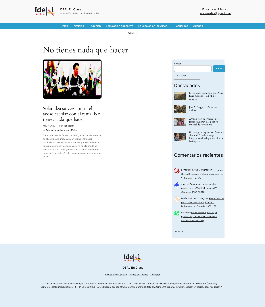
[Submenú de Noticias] (88, 26)
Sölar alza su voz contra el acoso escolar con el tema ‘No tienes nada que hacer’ (71, 114)
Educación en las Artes (57, 130)
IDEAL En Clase (70, 9)
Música (73, 130)
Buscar (177, 63)
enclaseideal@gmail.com (215, 13)
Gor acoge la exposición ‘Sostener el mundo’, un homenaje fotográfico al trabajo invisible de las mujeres (206, 137)
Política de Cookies (138, 274)
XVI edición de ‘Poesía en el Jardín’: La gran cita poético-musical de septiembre (204, 121)
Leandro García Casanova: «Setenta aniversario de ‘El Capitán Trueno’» (202, 174)
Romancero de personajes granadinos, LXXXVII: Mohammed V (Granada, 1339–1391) (199, 188)
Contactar (155, 274)
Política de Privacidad (116, 274)
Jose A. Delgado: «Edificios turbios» (203, 109)
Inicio (65, 25)
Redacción (68, 125)
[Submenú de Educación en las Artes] (171, 26)
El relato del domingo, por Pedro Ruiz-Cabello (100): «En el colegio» (206, 96)
